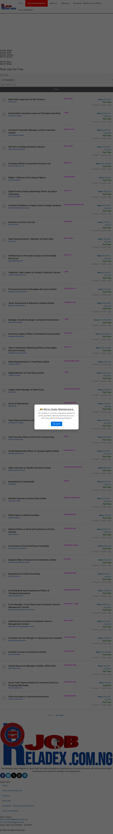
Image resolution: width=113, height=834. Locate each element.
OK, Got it (56, 424)
